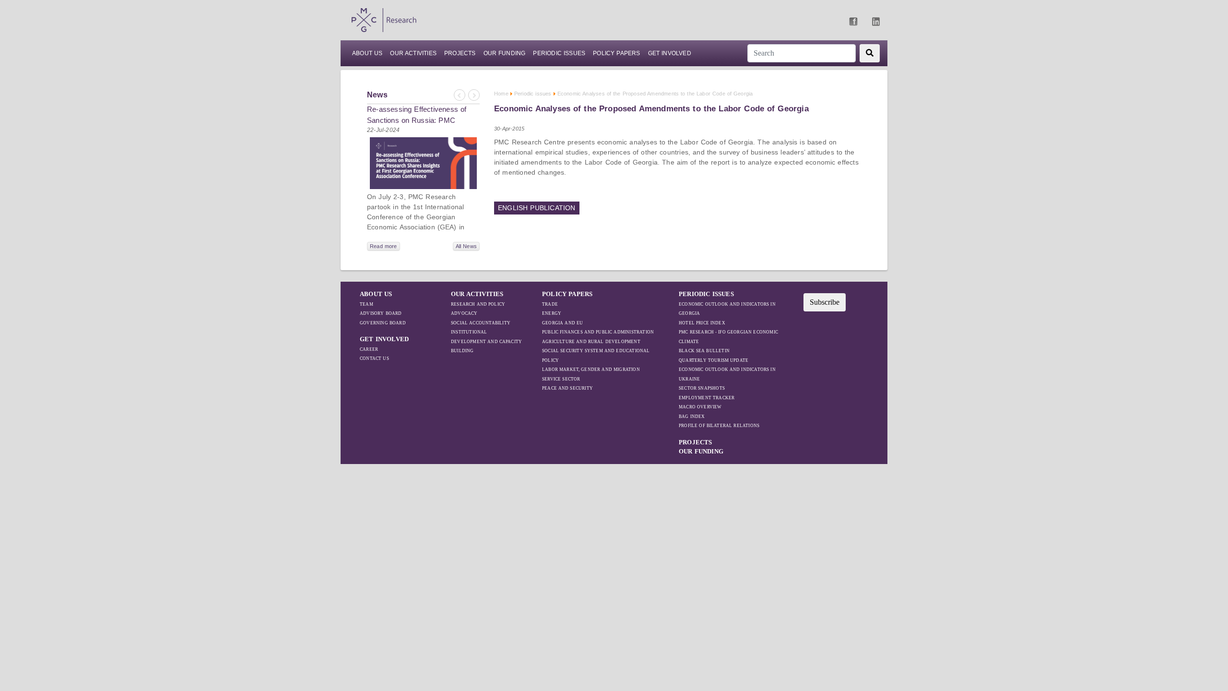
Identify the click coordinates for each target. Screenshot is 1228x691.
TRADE (550, 304)
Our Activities (413, 53)
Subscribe (824, 302)
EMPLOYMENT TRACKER (706, 397)
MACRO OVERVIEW (700, 407)
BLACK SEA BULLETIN (704, 350)
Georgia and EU (562, 323)
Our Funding (505, 53)
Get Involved (669, 53)
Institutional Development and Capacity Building (486, 341)
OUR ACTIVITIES (477, 294)
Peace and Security (567, 388)
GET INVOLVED (384, 339)
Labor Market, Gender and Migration (591, 369)
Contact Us (374, 358)
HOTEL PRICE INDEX (702, 323)
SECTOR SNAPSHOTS (702, 388)
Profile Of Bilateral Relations (719, 425)
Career (369, 349)
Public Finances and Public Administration (598, 332)
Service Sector (561, 379)
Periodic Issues (559, 53)
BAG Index (692, 416)
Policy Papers (616, 53)
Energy (551, 313)
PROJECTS (460, 53)
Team (366, 304)
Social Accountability (480, 323)
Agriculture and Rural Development (591, 341)
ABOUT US (367, 53)
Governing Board (383, 323)
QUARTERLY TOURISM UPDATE (713, 360)
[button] (459, 95)
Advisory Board (381, 313)
